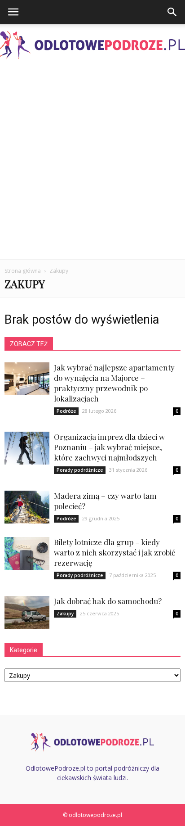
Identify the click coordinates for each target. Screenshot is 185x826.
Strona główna (22, 271)
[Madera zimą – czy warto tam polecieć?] (26, 507)
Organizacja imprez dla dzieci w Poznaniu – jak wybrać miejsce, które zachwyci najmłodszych (109, 447)
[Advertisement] (92, 162)
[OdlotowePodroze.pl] (92, 45)
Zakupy (65, 613)
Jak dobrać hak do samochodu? (108, 601)
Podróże (66, 411)
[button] (172, 12)
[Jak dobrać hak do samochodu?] (26, 612)
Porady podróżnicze (80, 470)
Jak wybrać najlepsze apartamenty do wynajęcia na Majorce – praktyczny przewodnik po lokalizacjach (114, 382)
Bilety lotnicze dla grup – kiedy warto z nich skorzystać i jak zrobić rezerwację (114, 552)
